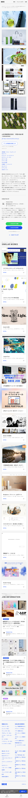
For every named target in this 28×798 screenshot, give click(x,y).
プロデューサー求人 (6, 733)
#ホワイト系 (4, 159)
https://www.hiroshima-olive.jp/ (11, 138)
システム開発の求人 (19, 740)
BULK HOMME (7, 436)
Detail (5, 272)
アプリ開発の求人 (19, 731)
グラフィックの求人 (19, 728)
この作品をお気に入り (10, 143)
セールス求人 (5, 739)
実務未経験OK (5, 776)
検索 (14, 1)
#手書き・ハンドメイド (7, 164)
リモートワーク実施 (6, 767)
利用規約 (11, 790)
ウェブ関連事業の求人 (20, 726)
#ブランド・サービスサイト (8, 155)
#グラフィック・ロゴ (6, 157)
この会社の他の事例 (14, 227)
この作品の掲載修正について (14, 231)
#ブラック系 (4, 160)
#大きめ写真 (4, 162)
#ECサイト (4, 153)
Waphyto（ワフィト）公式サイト (12, 494)
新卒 (3, 774)
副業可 (3, 770)
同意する (23, 791)
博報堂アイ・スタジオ (9, 553)
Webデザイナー (5, 755)
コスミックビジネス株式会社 (11, 298)
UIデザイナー (5, 765)
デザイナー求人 (5, 726)
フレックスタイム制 (6, 772)
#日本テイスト (5, 169)
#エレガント (4, 166)
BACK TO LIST (15, 235)
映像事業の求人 (18, 743)
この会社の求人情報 (14, 223)
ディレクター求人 (6, 731)
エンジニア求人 (5, 728)
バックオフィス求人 (6, 743)
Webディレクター (6, 753)
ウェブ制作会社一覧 (19, 755)
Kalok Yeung (7, 583)
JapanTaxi (6, 356)
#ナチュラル (4, 167)
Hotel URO (6, 327)
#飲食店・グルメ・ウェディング (9, 152)
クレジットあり (20, 1)
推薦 (26, 1)
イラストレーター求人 (7, 741)
